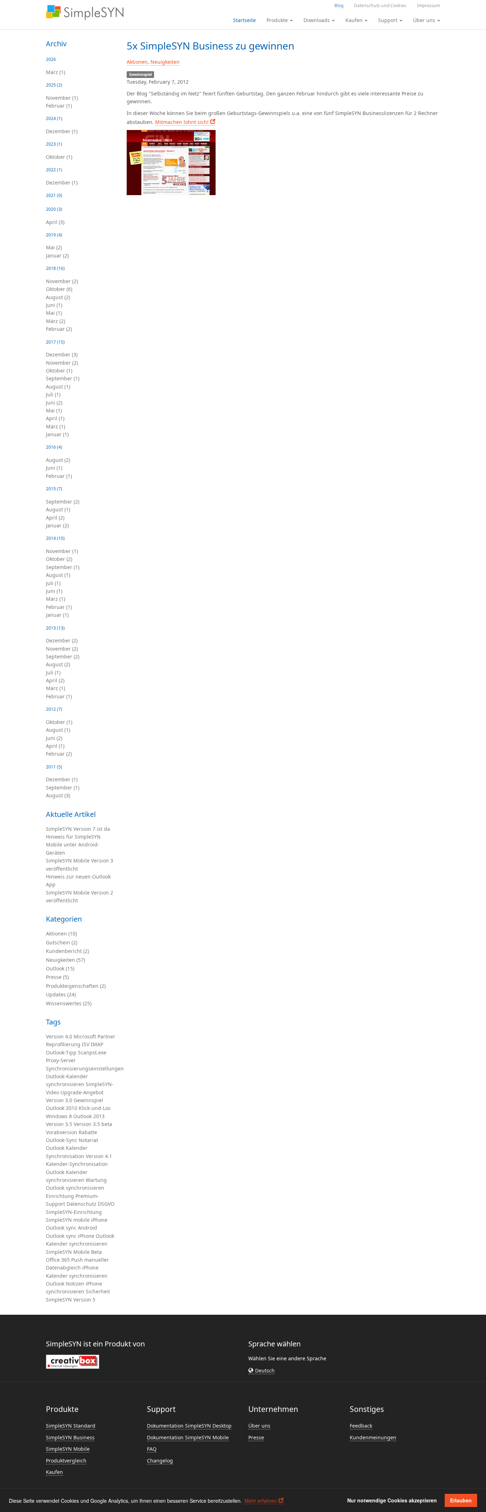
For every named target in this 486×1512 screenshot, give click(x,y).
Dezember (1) (62, 131)
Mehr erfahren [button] (260, 1500)
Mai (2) (54, 247)
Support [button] (388, 20)
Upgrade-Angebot (82, 1092)
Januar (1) (57, 434)
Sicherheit (98, 1291)
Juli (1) (53, 394)
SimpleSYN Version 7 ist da (78, 828)
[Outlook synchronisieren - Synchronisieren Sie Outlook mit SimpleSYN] (85, 12)
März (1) (55, 72)
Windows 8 (59, 1116)
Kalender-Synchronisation (77, 1164)
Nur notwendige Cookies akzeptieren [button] (392, 1500)
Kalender (77, 1148)
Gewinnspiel (88, 1100)
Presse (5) (57, 977)
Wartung (96, 1180)
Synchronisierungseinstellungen (85, 1068)
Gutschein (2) (61, 942)
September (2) (62, 501)
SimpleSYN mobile (68, 1219)
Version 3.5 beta (93, 1124)
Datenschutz (81, 1203)
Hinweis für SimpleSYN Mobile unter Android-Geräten (73, 844)
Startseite (244, 20)
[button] (261, 1370)
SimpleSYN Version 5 (70, 1299)
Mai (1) (54, 312)
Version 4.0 (59, 1036)
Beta (96, 1251)
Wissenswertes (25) (68, 1003)
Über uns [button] (425, 20)
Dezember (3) (62, 354)
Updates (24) (61, 994)
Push (77, 1259)
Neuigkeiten (165, 61)
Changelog (160, 1460)
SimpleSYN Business (70, 1437)
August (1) (58, 386)
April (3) (55, 222)
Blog (338, 5)
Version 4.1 (99, 1156)
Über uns (259, 1425)
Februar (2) (59, 328)
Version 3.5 (59, 1124)
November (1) (62, 97)
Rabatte (88, 1132)
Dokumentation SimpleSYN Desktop (189, 1425)
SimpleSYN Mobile (68, 1251)
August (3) (58, 795)
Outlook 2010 (61, 1108)
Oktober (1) (59, 156)
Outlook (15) (60, 968)
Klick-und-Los (95, 1108)
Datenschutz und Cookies (380, 5)
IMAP (97, 1044)
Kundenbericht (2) (67, 951)
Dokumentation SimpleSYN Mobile (188, 1437)
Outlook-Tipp (61, 1052)
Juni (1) (54, 305)
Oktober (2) (59, 559)
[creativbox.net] (72, 1361)
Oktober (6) (59, 289)
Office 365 (58, 1259)
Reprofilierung (63, 1044)
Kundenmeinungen (373, 1437)
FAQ (152, 1448)
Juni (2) (54, 402)
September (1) (62, 378)
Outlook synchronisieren (75, 1187)
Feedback (361, 1425)
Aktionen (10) (61, 933)
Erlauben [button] (461, 1500)
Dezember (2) (62, 640)
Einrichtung (60, 1196)
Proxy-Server (61, 1060)
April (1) (55, 418)
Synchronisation (65, 1156)
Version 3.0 (59, 1100)
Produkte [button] (277, 20)
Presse (256, 1437)
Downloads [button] (317, 20)
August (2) (58, 297)
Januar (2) (57, 255)
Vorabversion (61, 1132)
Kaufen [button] (354, 20)
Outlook (55, 1148)
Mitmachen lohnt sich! (181, 122)
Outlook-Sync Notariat (72, 1140)
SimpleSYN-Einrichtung (74, 1212)
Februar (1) (59, 105)
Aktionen (137, 61)
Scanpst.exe (92, 1052)
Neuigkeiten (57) (65, 959)
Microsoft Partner (94, 1036)
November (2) (62, 281)
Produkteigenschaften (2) (76, 985)
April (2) (55, 517)
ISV (85, 1044)
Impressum (428, 5)
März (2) (55, 321)
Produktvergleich (66, 1460)
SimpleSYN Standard (70, 1425)
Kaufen (54, 1472)
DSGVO (106, 1203)
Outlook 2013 (89, 1116)
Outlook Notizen (65, 1283)
